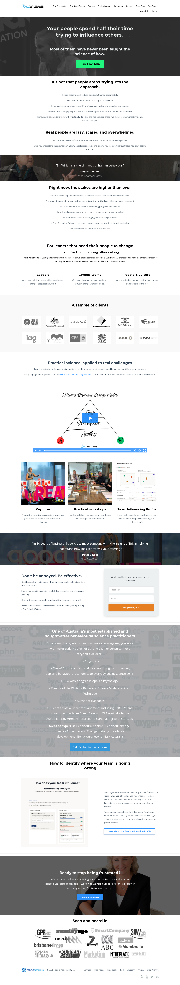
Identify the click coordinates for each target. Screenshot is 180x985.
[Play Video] (35, 450)
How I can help (90, 63)
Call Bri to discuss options (90, 747)
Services (129, 6)
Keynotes (118, 6)
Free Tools (152, 6)
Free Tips (140, 6)
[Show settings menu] (139, 450)
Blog (122, 970)
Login (154, 11)
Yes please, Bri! (131, 607)
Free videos (99, 970)
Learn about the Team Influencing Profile (129, 831)
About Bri (144, 11)
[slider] (87, 450)
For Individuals (104, 6)
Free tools (112, 970)
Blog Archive (153, 970)
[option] (90, 168)
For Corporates (60, 6)
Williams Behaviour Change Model (75, 374)
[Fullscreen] (144, 450)
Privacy (141, 970)
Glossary (131, 970)
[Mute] (134, 450)
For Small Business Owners (82, 6)
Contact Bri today (90, 897)
